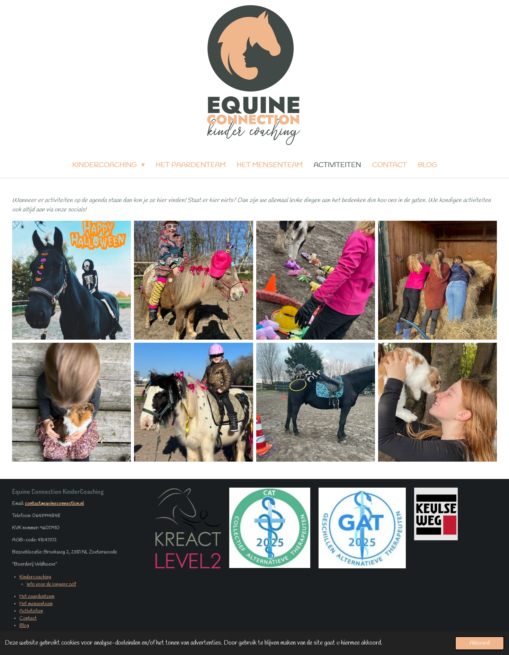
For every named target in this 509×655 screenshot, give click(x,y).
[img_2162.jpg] (193, 402)
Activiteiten (31, 611)
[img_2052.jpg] (193, 280)
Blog (24, 625)
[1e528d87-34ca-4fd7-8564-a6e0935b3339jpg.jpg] (72, 280)
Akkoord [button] (480, 643)
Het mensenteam (36, 604)
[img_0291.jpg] (72, 402)
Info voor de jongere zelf (51, 584)
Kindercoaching (35, 577)
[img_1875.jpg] (315, 280)
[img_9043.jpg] (437, 280)
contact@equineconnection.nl (54, 503)
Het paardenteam (36, 596)
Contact (28, 618)
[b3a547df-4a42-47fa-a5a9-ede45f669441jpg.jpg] (315, 402)
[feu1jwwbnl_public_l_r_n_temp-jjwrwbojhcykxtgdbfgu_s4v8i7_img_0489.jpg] (437, 402)
